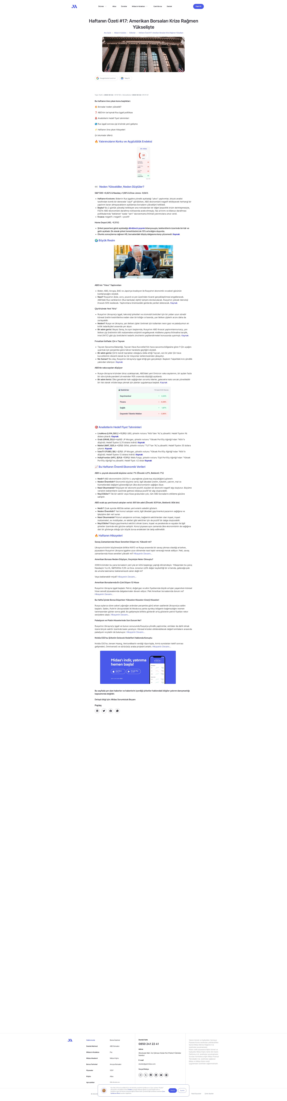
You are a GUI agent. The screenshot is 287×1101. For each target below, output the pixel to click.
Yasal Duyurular (196, 1093)
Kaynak (173, 303)
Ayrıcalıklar (90, 1082)
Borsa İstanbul (115, 1040)
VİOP (111, 1070)
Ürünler (101, 6)
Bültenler (132, 33)
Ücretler (124, 6)
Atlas (114, 6)
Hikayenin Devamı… (143, 553)
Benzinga (122, 1013)
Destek (169, 6)
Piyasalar (89, 1070)
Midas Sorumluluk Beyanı (136, 1010)
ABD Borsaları (114, 1046)
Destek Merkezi (92, 1046)
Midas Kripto (114, 1058)
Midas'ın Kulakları (92, 1052)
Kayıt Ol (198, 6)
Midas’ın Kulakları (138, 6)
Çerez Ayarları (209, 1093)
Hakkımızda (90, 1040)
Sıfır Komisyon (115, 1082)
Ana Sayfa (107, 33)
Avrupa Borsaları (115, 1064)
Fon (111, 1052)
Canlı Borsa (157, 6)
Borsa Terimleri (92, 1064)
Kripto (88, 1076)
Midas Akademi (92, 1058)
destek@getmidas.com (147, 1064)
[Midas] (74, 6)
